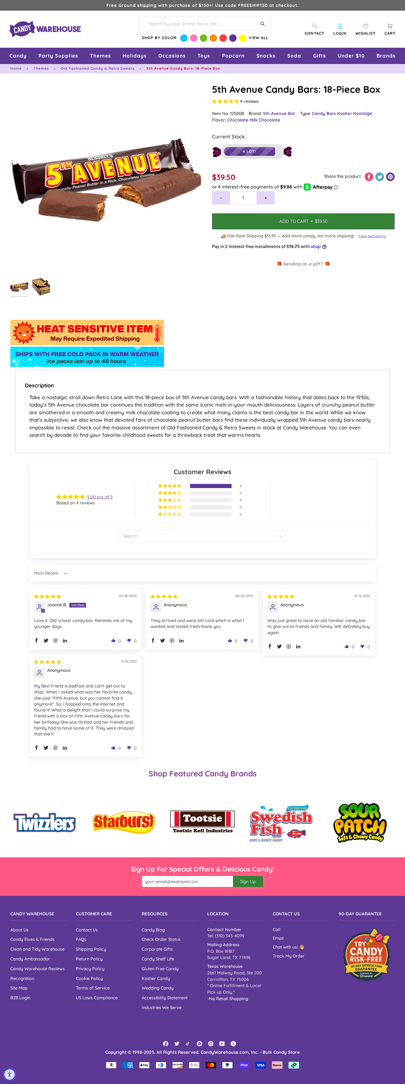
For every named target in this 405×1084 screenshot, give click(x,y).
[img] (47, 596)
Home (16, 68)
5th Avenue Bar (279, 113)
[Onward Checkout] (367, 955)
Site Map (19, 988)
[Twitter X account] (233, 1043)
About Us (19, 930)
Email (278, 938)
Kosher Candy (156, 978)
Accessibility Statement (165, 997)
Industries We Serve (161, 1007)
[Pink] (193, 38)
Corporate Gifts (157, 949)
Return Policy (89, 959)
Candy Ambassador (30, 959)
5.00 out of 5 (100, 497)
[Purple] (233, 38)
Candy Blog (153, 930)
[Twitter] (177, 1043)
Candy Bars (324, 113)
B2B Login (20, 997)
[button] (18, 56)
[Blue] (184, 38)
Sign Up (248, 881)
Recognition (22, 978)
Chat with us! (286, 947)
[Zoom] (106, 179)
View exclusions (372, 236)
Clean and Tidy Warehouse (37, 949)
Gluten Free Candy (160, 968)
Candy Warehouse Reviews (37, 968)
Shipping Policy (91, 949)
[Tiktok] (188, 1043)
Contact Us (87, 930)
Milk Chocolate (265, 120)
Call (276, 929)
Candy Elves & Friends (32, 939)
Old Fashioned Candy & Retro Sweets (98, 68)
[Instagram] (210, 1043)
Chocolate (238, 120)
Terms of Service (93, 988)
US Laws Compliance (97, 997)
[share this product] (369, 176)
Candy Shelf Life (158, 959)
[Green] (203, 38)
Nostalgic (363, 113)
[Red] (223, 38)
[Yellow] (242, 38)
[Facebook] (165, 1043)
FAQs (81, 939)
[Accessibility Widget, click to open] (9, 1074)
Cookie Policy (89, 978)
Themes (41, 68)
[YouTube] (222, 1043)
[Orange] (213, 38)
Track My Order (288, 956)
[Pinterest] (199, 1043)
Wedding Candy (157, 988)
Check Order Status (161, 939)
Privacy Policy (90, 968)
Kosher (345, 113)
